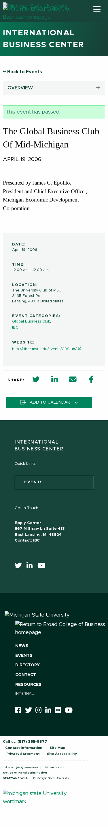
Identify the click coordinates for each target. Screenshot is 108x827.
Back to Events (24, 72)
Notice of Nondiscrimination (25, 772)
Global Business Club (31, 321)
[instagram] (40, 711)
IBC (15, 327)
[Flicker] (60, 711)
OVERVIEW (20, 88)
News (22, 646)
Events (24, 656)
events (33, 482)
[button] (97, 9)
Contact (25, 675)
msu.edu (57, 767)
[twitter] (20, 567)
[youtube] (43, 567)
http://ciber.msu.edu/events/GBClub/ (44, 349)
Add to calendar (50, 402)
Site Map (57, 747)
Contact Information (23, 747)
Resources (28, 685)
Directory (27, 665)
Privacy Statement (23, 753)
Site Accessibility (62, 753)
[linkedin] (31, 567)
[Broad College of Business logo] (37, 20)
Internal (24, 694)
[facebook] (20, 711)
